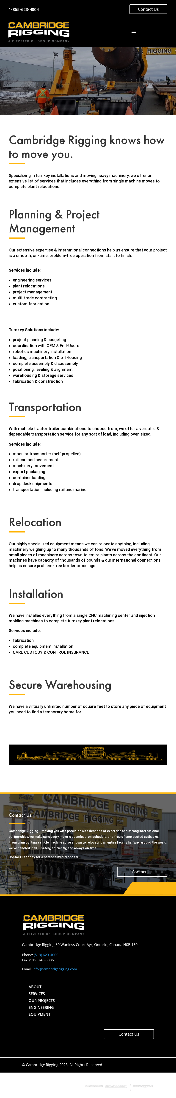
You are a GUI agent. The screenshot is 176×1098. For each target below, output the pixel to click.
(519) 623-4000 (46, 954)
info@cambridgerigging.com (55, 969)
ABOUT (35, 986)
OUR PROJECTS (42, 1000)
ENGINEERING (41, 1007)
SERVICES (37, 993)
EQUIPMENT (39, 1014)
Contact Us (148, 9)
